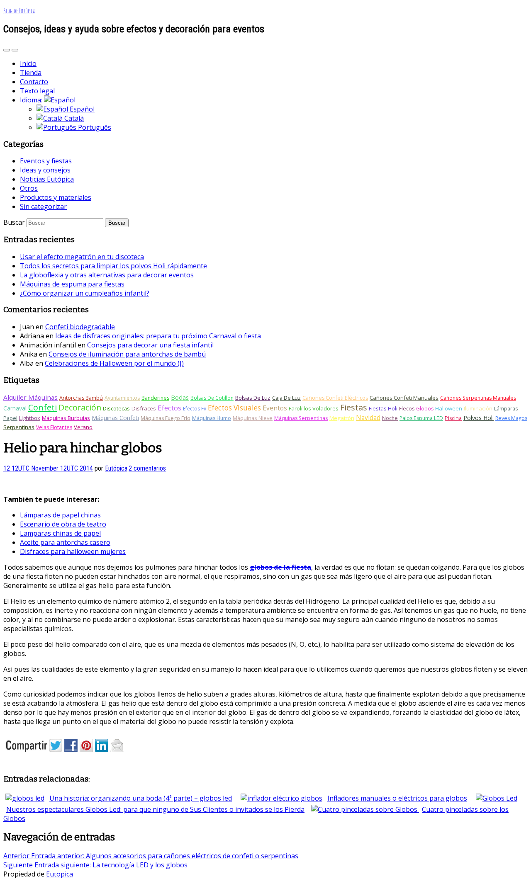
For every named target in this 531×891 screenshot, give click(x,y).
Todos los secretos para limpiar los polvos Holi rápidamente (113, 265)
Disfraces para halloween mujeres (73, 551)
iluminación (478, 408)
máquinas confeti (115, 418)
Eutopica (59, 874)
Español (81, 109)
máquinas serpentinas (301, 418)
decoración (79, 407)
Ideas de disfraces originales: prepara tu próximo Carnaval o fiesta (158, 335)
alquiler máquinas (30, 397)
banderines (155, 397)
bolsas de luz (252, 397)
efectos (169, 408)
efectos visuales (234, 408)
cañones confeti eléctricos (335, 397)
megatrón (341, 418)
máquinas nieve (253, 418)
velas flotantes (54, 427)
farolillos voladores (314, 408)
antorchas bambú (81, 397)
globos (425, 408)
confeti (42, 407)
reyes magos (511, 418)
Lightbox (29, 418)
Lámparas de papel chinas (60, 515)
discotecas (116, 408)
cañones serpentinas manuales (478, 397)
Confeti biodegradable (80, 326)
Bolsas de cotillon (212, 397)
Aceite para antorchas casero (65, 542)
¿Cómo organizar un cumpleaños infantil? (84, 293)
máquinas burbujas (66, 418)
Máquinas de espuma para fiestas (72, 284)
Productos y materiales (55, 197)
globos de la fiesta (280, 567)
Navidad (368, 417)
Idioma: (32, 99)
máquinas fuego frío (165, 418)
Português (93, 127)
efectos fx (194, 408)
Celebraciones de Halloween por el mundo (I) (114, 363)
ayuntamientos (122, 397)
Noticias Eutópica (47, 179)
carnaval (15, 408)
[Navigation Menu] (15, 50)
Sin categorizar (43, 206)
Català (73, 118)
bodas (180, 397)
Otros (29, 188)
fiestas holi (383, 408)
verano (83, 427)
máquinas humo (211, 418)
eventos (275, 408)
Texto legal (37, 90)
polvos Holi (478, 418)
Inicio (28, 63)
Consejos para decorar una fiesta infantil (150, 345)
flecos (406, 408)
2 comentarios (147, 468)
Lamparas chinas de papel (60, 533)
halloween (448, 408)
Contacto (34, 81)
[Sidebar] (6, 50)
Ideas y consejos (45, 170)
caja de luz (286, 397)
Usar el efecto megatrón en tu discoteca (82, 256)
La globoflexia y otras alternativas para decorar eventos (107, 274)
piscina (453, 418)
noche (390, 418)
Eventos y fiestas (46, 160)
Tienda (30, 72)
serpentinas (18, 427)
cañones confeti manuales (404, 397)
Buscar (14, 222)
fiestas (353, 407)
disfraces (144, 408)
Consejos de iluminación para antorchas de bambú (127, 354)
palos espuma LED (421, 418)
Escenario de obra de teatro (63, 524)
